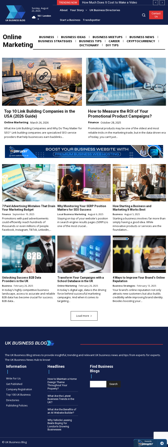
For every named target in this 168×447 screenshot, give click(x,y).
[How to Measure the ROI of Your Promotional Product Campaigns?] (126, 82)
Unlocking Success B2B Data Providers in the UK (21, 279)
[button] (143, 14)
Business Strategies (55, 41)
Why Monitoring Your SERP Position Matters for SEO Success (81, 207)
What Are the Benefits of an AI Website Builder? (62, 411)
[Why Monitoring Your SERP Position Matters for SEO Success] (84, 182)
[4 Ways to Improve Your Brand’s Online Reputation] (139, 254)
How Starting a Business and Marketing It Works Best (132, 207)
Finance (93, 122)
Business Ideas (73, 37)
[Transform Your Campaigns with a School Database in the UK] (84, 254)
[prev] (155, 2)
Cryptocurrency (141, 41)
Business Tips (90, 41)
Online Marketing (16, 122)
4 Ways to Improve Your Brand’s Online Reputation (139, 279)
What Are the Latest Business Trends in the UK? (61, 399)
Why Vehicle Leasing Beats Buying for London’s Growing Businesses (60, 425)
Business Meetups (108, 37)
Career (114, 41)
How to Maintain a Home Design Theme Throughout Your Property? (62, 383)
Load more (82, 316)
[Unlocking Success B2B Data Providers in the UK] (28, 254)
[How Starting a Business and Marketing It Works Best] (139, 182)
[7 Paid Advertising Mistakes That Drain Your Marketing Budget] (28, 182)
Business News (141, 37)
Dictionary (89, 45)
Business (46, 37)
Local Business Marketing (71, 214)
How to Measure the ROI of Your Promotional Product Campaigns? (120, 114)
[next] (162, 2)
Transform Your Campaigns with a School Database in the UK (80, 279)
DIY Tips (112, 45)
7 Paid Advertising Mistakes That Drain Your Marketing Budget (28, 207)
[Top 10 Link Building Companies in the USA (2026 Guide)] (42, 82)
